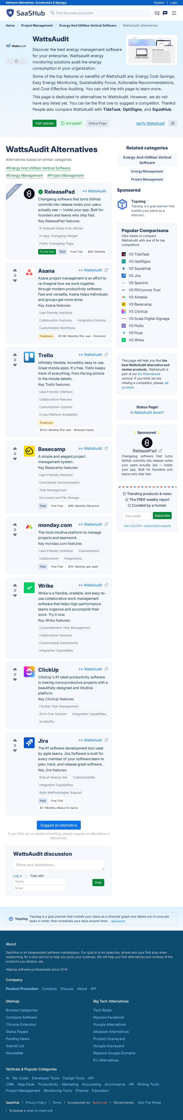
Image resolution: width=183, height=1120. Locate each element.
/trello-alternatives (25, 350)
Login (173, 2)
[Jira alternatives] (29, 742)
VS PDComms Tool (144, 290)
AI (7, 1078)
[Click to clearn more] (91, 918)
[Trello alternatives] (29, 357)
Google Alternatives (109, 1024)
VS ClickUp (138, 311)
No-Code (20, 1078)
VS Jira (134, 275)
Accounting (91, 1084)
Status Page (97, 123)
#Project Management (65, 175)
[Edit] (172, 123)
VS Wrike (136, 340)
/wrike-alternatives (25, 580)
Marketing (70, 1084)
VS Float (135, 333)
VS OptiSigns (139, 261)
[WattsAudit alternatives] (16, 45)
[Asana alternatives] (29, 272)
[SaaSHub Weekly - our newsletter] (157, 13)
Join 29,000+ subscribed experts (147, 526)
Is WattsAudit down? (147, 412)
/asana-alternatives (26, 265)
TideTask (112, 109)
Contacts (49, 988)
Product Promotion (22, 988)
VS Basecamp (140, 304)
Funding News (17, 1038)
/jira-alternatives (23, 735)
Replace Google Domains (114, 1053)
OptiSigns (132, 109)
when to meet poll (39, 1110)
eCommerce (115, 1084)
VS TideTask (138, 254)
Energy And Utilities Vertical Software (147, 160)
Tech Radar (102, 1010)
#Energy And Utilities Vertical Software (38, 168)
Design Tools (74, 1078)
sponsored (118, 921)
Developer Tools (45, 1078)
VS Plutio (136, 325)
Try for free (47, 251)
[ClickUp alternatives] (29, 671)
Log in (18, 876)
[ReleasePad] (29, 193)
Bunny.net (100, 1102)
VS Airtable (137, 297)
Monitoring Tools (58, 1090)
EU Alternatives (149, 374)
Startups (61, 2)
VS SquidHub (139, 268)
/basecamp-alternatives (29, 444)
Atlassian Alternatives (111, 1031)
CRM (10, 1084)
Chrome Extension (21, 1024)
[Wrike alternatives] (29, 587)
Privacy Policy (36, 1102)
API (93, 988)
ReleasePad (145, 450)
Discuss (66, 988)
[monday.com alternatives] (29, 527)
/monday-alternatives (27, 520)
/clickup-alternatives (27, 664)
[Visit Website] (106, 270)
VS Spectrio (138, 283)
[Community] (165, 13)
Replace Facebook (108, 1017)
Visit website (44, 123)
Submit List (15, 1046)
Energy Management (147, 171)
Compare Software (21, 1017)
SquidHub (161, 109)
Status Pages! (17, 1031)
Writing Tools (148, 1084)
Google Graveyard (108, 1046)
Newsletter (15, 1053)
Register (159, 2)
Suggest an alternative (58, 825)
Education (100, 1090)
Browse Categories (21, 1010)
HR (131, 1084)
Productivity (48, 1084)
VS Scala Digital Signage (149, 318)
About (82, 988)
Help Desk (26, 1084)
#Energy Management (24, 175)
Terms (56, 1102)
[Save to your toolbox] (16, 61)
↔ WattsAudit (94, 191)
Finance (81, 1090)
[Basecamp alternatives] (29, 451)
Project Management (147, 179)
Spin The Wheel (149, 1102)
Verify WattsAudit (150, 123)
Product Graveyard (109, 1038)
